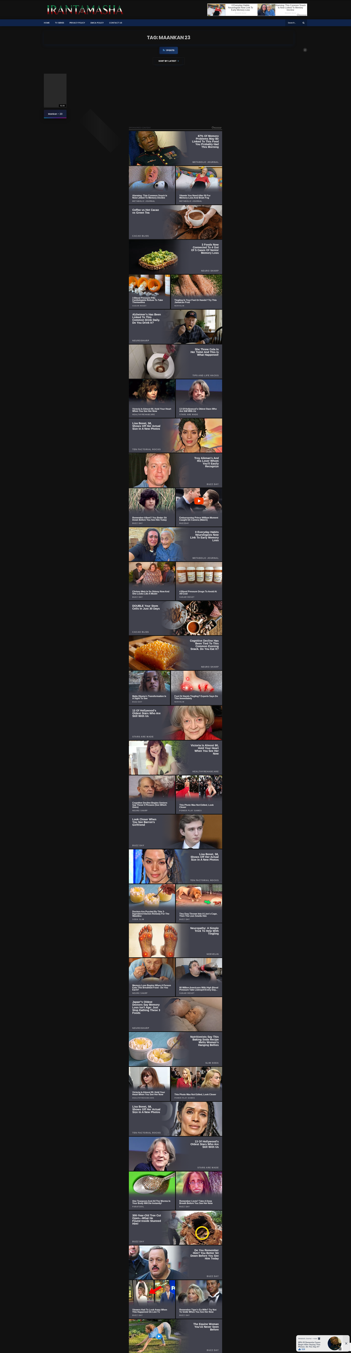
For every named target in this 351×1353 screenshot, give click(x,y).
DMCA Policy (97, 22)
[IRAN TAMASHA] (84, 10)
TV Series (59, 22)
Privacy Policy (77, 22)
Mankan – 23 (55, 114)
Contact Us (115, 22)
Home (46, 22)
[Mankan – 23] (55, 91)
